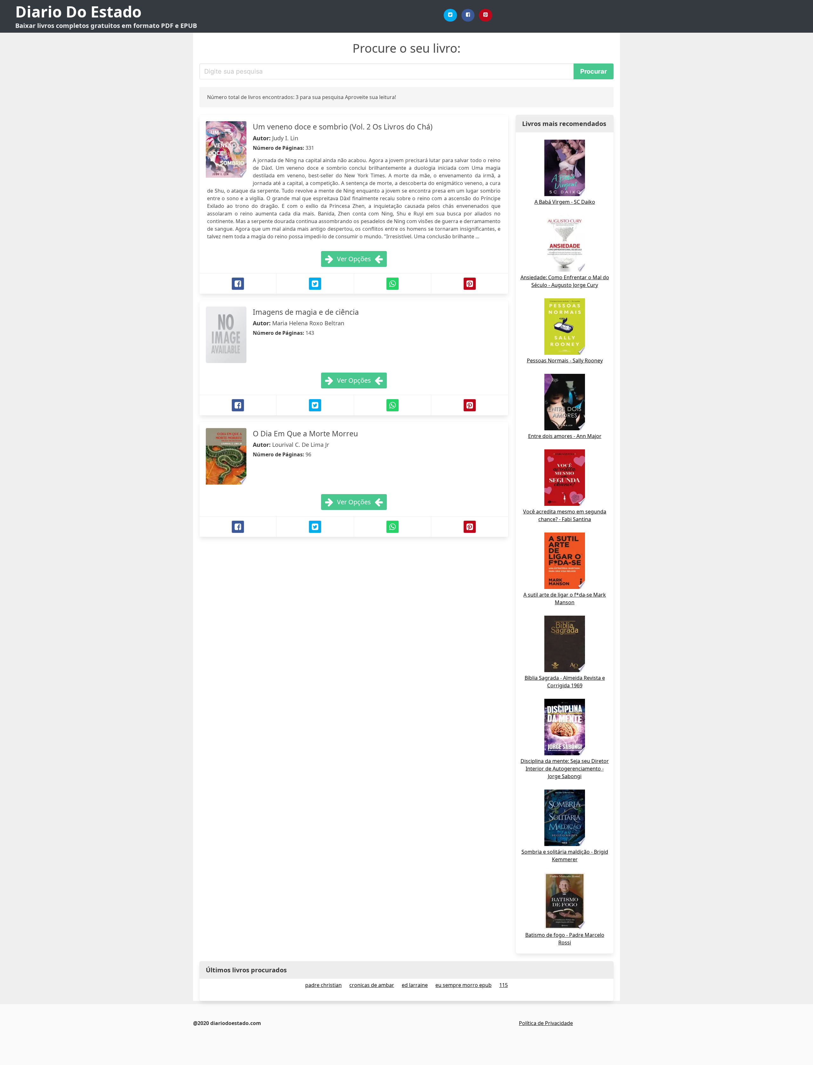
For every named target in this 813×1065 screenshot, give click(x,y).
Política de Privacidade (546, 1023)
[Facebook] (468, 15)
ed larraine (415, 985)
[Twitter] (450, 15)
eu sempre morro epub (463, 985)
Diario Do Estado (78, 11)
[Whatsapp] (392, 283)
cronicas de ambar (371, 985)
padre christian (323, 985)
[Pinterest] (485, 15)
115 (503, 985)
